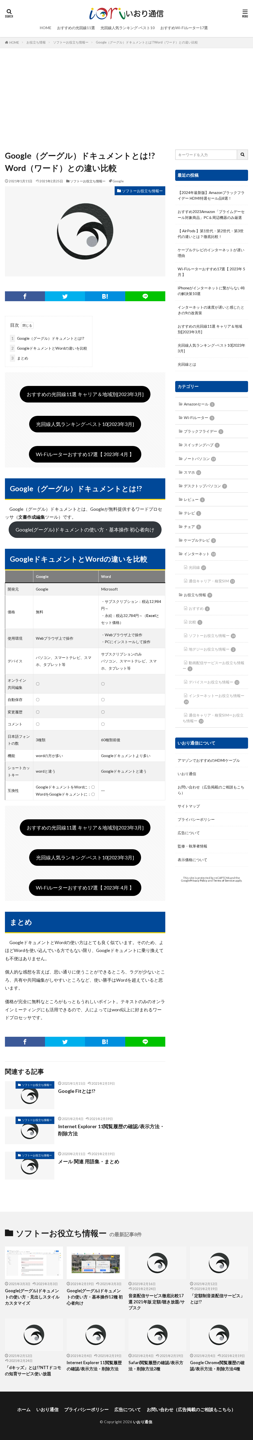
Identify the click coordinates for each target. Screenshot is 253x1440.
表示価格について (192, 859)
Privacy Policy (198, 880)
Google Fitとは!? (76, 1091)
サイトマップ (189, 806)
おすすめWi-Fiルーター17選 (184, 27)
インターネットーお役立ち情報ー (214, 698)
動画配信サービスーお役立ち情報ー (213, 665)
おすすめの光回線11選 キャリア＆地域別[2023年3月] (85, 394)
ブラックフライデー (203, 431)
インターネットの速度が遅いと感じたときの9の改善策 (211, 310)
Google (118, 181)
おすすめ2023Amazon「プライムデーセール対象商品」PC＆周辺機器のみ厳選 (211, 214)
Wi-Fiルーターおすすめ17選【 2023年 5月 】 (211, 272)
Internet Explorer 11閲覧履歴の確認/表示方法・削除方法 (111, 1130)
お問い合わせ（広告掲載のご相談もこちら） (211, 790)
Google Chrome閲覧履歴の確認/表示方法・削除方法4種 (217, 1365)
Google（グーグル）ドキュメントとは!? (47, 338)
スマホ (192, 472)
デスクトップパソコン (204, 486)
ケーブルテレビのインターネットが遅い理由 (211, 253)
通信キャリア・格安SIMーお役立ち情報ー (213, 718)
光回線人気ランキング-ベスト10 (128, 27)
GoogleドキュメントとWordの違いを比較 (49, 348)
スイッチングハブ (201, 445)
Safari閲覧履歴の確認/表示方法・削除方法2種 (155, 1365)
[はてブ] (105, 296)
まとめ (19, 358)
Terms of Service (224, 880)
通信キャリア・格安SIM (211, 581)
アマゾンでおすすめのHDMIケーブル (209, 760)
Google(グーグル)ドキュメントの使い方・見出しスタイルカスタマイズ (32, 1297)
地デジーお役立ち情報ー (211, 649)
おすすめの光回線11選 (76, 27)
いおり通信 (187, 773)
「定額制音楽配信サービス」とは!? (217, 1298)
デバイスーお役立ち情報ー (213, 682)
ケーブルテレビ (199, 540)
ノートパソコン (199, 458)
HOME (45, 27)
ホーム (24, 1409)
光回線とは (187, 364)
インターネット (199, 553)
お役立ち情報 (36, 42)
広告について (189, 832)
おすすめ (198, 608)
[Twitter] (65, 296)
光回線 (197, 567)
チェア (191, 526)
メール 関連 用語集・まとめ (88, 1161)
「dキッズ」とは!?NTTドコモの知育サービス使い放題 (33, 1370)
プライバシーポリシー (196, 819)
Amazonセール (198, 404)
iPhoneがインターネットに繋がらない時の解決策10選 (211, 291)
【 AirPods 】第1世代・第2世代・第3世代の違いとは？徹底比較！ (211, 234)
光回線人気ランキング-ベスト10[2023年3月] (85, 424)
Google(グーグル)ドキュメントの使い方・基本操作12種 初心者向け (95, 1297)
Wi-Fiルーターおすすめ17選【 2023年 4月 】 (85, 454)
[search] (242, 154)
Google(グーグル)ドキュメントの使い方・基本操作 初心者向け (85, 529)
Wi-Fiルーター (198, 417)
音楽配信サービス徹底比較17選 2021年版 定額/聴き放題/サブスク (156, 1302)
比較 (195, 622)
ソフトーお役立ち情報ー (70, 42)
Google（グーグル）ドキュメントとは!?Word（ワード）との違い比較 (147, 42)
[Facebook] (25, 296)
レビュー (193, 499)
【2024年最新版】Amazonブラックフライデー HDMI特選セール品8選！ (211, 195)
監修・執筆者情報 (192, 846)
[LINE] (145, 296)
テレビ (191, 513)
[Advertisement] (126, 97)
